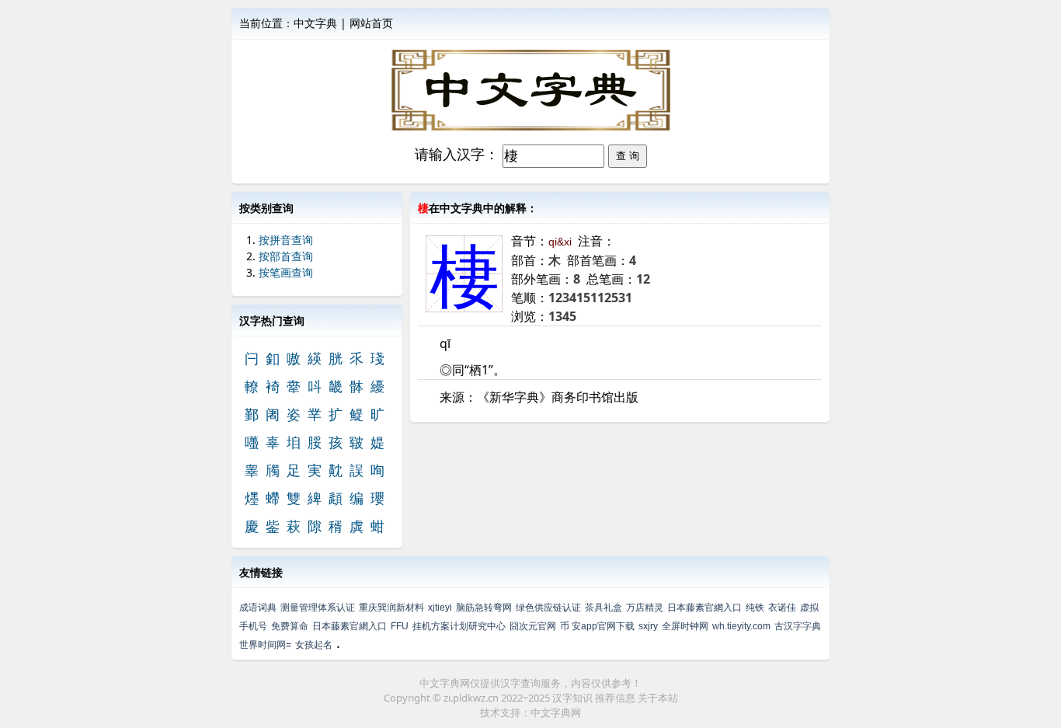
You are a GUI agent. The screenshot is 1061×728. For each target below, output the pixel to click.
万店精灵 (644, 607)
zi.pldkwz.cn (471, 698)
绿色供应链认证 (548, 607)
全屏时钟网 (685, 626)
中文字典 (315, 23)
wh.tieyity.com (741, 626)
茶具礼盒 (603, 607)
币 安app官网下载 (597, 626)
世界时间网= (265, 644)
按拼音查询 (286, 239)
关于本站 (658, 698)
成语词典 (258, 607)
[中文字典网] (530, 90)
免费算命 (289, 626)
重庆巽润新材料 (391, 607)
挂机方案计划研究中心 (459, 626)
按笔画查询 (286, 272)
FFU (400, 626)
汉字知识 (572, 698)
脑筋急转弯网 (484, 607)
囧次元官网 (533, 626)
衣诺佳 (782, 607)
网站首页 (371, 23)
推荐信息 (615, 698)
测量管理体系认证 (317, 607)
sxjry (648, 626)
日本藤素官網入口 (704, 607)
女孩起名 (313, 644)
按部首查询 (286, 256)
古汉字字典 (797, 626)
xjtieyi (440, 607)
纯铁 (755, 607)
